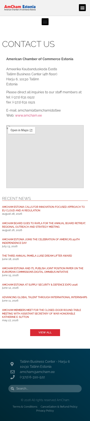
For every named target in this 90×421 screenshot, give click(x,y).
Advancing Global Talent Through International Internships (44, 297)
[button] (82, 7)
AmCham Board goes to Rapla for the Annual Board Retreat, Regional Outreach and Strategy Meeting (44, 225)
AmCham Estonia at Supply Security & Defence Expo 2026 (40, 284)
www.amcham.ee (28, 115)
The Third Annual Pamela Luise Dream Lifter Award (37, 255)
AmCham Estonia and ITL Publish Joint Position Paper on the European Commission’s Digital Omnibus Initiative (42, 270)
